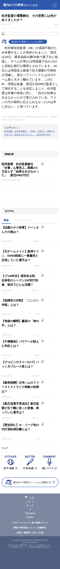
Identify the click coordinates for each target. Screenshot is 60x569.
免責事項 (42, 527)
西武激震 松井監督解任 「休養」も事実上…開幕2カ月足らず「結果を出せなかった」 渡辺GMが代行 (20, 169)
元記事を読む (29, 131)
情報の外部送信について (24, 527)
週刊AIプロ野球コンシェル (20, 5)
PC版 (41, 532)
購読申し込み (30, 532)
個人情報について (40, 523)
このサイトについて (20, 523)
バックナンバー (23, 220)
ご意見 (19, 532)
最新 (6, 220)
